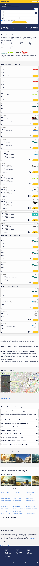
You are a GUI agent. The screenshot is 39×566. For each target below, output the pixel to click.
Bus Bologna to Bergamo (17, 492)
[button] (29, 380)
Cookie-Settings (19, 552)
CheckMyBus (2, 545)
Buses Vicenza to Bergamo (17, 513)
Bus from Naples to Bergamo (30, 504)
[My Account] (30, 1)
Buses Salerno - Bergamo (5, 511)
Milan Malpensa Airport (34, 538)
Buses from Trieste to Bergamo (18, 511)
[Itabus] (25, 52)
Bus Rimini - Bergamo (16, 509)
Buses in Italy (7, 545)
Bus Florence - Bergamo (29, 495)
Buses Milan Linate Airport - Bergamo (19, 520)
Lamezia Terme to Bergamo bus (6, 500)
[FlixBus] (11, 52)
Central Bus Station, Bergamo (5, 398)
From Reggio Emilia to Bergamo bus (7, 509)
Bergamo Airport (3, 539)
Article (28, 552)
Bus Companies (8, 553)
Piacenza (22, 532)
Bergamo (35, 373)
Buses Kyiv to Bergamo (17, 498)
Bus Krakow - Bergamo (29, 498)
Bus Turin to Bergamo (29, 511)
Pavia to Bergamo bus (4, 508)
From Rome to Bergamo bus (30, 509)
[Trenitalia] (4, 52)
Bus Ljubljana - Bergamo (17, 500)
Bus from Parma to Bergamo (30, 506)
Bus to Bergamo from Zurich (30, 513)
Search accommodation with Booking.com (9, 20)
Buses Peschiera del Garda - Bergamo (19, 508)
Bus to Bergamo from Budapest (18, 494)
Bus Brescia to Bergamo (5, 494)
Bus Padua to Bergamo (4, 506)
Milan (16, 532)
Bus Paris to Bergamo (16, 506)
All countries (7, 556)
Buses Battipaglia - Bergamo (5, 492)
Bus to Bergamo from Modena (6, 504)
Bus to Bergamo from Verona (5, 513)
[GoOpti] (18, 52)
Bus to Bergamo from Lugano (30, 500)
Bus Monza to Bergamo (17, 504)
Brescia (18, 532)
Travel (17, 553)
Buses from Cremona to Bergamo (6, 495)
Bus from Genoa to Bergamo (5, 498)
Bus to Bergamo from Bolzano (30, 492)
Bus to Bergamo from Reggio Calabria (32, 508)
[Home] (4, 1)
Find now (35, 75)
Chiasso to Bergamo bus (29, 494)
